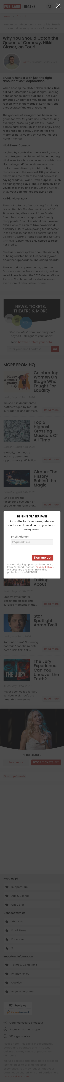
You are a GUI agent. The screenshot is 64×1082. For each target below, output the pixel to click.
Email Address (20, 536)
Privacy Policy (44, 567)
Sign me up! (43, 558)
